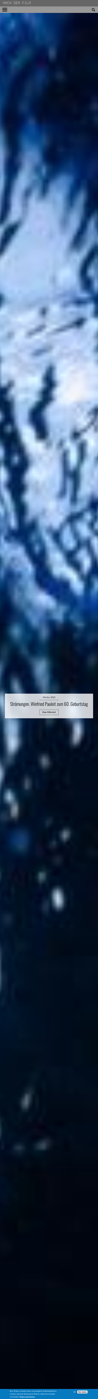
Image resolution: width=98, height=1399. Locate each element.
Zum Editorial (49, 712)
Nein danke (82, 1392)
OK (74, 1392)
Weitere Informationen (27, 1397)
